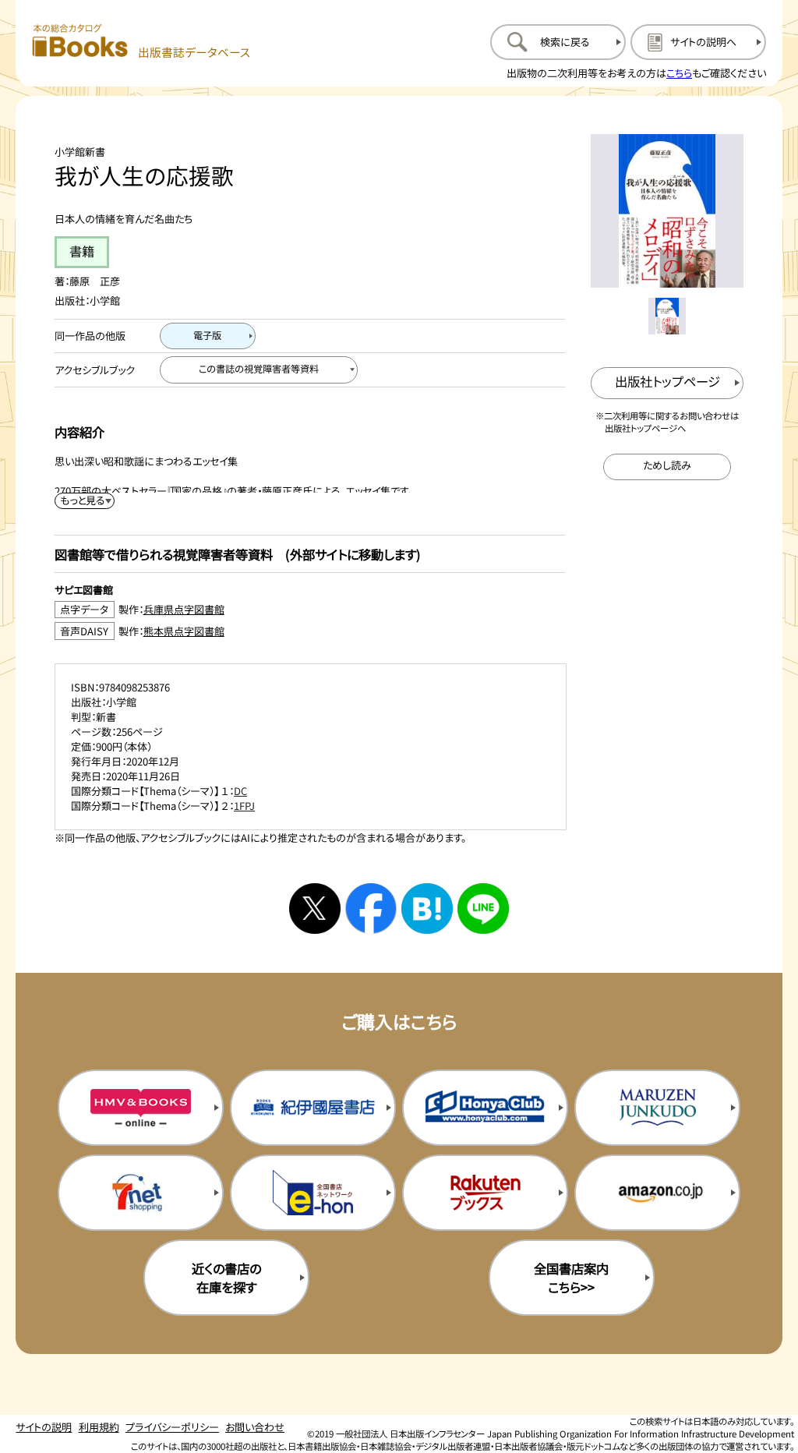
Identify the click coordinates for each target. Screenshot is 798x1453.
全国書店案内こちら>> (571, 1277)
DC (240, 790)
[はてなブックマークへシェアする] (427, 909)
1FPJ (244, 805)
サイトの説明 (44, 1426)
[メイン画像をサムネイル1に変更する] (666, 316)
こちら (679, 72)
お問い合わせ (254, 1426)
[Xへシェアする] (315, 909)
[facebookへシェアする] (371, 909)
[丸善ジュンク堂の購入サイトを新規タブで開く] (657, 1107)
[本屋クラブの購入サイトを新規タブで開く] (485, 1107)
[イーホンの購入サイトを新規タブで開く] (313, 1192)
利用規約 (99, 1426)
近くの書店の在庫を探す (226, 1277)
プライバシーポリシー (172, 1426)
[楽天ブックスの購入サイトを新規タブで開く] (485, 1192)
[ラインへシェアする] (483, 909)
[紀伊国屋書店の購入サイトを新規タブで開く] (313, 1107)
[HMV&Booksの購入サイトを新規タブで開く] (141, 1107)
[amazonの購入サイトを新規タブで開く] (657, 1192)
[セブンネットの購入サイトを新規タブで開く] (141, 1192)
